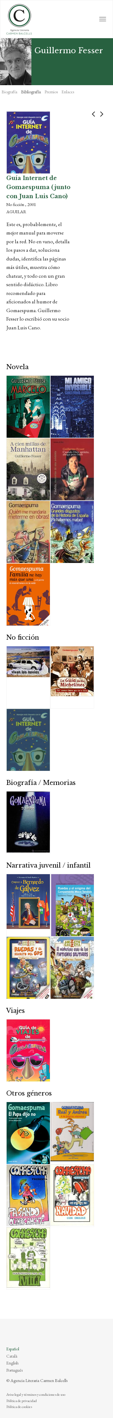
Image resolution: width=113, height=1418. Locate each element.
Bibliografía (31, 92)
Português (14, 1370)
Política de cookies (19, 1406)
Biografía (9, 92)
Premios (51, 92)
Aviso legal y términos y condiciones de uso (35, 1394)
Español (12, 1349)
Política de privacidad (21, 1400)
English (12, 1363)
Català (11, 1356)
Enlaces (68, 92)
